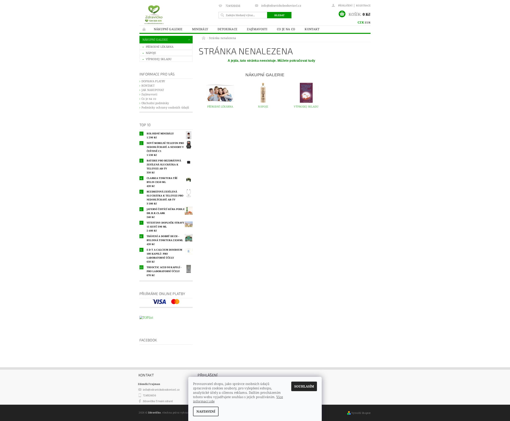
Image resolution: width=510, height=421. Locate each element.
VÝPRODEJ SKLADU (159, 59)
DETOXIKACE (227, 29)
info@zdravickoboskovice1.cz (161, 389)
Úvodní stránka (144, 29)
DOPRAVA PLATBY (153, 81)
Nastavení (205, 411)
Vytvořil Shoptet (361, 413)
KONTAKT (312, 29)
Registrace (363, 5)
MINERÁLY (200, 29)
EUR (367, 22)
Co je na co (286, 29)
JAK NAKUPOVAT (152, 90)
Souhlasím (304, 386)
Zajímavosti (257, 29)
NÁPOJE (151, 53)
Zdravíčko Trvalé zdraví (158, 401)
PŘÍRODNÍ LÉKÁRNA (159, 47)
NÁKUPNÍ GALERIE (168, 29)
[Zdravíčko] (153, 14)
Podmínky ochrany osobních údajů (165, 107)
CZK (361, 22)
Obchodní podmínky (155, 103)
